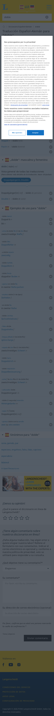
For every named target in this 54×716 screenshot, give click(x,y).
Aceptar (35, 133)
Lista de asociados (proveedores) (15, 125)
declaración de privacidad (19, 105)
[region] (27, 87)
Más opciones (17, 133)
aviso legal (45, 105)
